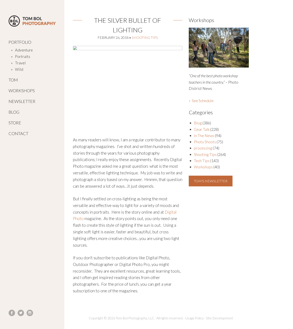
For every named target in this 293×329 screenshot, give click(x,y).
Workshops (203, 166)
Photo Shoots (205, 141)
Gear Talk (202, 129)
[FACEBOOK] (12, 313)
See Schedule (203, 100)
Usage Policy (194, 318)
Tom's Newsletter (210, 181)
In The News (204, 135)
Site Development (219, 318)
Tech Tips (202, 160)
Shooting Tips (145, 37)
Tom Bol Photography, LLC (32, 21)
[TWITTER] (21, 313)
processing (203, 148)
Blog (198, 123)
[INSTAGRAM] (30, 313)
